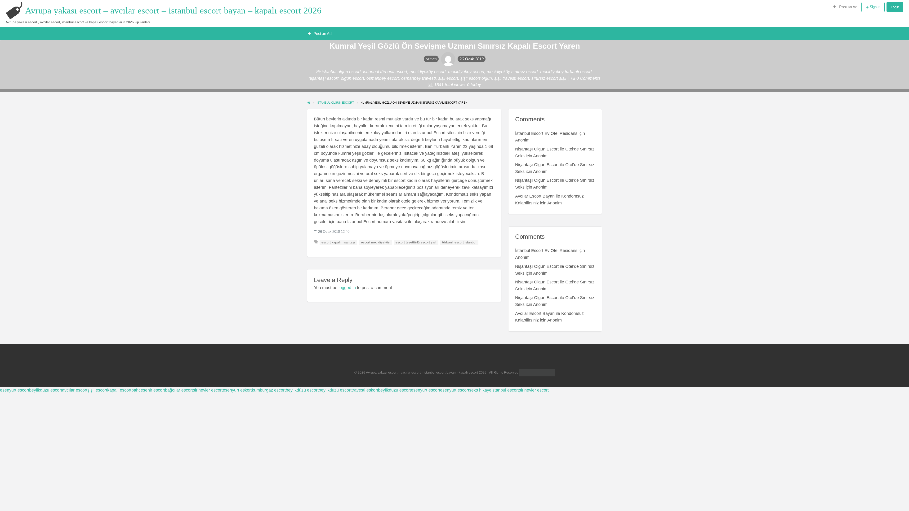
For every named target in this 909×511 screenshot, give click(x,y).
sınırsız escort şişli (548, 78)
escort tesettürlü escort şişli (416, 242)
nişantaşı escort (324, 78)
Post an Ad (847, 7)
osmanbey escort (382, 78)
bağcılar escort (179, 390)
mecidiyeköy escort (428, 71)
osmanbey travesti (418, 78)
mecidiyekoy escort (466, 71)
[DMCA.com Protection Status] (536, 372)
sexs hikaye (480, 390)
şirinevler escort (208, 390)
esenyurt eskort (237, 390)
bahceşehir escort (148, 390)
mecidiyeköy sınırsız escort (512, 71)
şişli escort (448, 78)
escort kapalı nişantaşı (338, 242)
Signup (875, 7)
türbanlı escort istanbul (459, 242)
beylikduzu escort (45, 390)
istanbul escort (505, 390)
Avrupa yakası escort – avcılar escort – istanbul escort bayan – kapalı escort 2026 (173, 10)
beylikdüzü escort (302, 390)
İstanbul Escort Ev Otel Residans (546, 133)
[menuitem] (845, 7)
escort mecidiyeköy (375, 242)
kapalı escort (119, 390)
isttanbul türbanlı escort (385, 71)
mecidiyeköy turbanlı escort (566, 71)
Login (895, 7)
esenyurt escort (14, 390)
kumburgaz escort (269, 390)
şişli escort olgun (476, 78)
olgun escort (352, 78)
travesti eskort (365, 390)
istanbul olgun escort (341, 71)
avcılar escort (74, 390)
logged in (347, 287)
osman (431, 59)
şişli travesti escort (511, 78)
